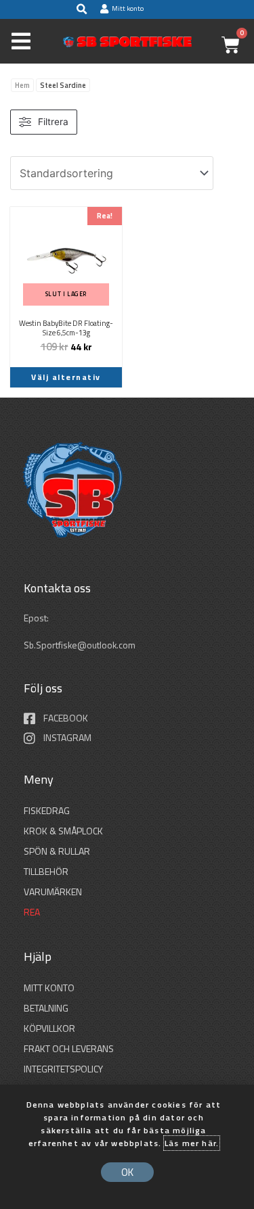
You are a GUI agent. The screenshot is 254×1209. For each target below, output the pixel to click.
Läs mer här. (192, 1143)
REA (32, 912)
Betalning (46, 1008)
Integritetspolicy (63, 1069)
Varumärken (53, 891)
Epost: (37, 618)
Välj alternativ (66, 377)
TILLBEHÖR (46, 871)
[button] (81, 9)
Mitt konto (49, 987)
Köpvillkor (49, 1028)
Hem (22, 85)
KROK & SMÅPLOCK (63, 831)
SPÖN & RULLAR (57, 851)
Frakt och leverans (69, 1048)
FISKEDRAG (47, 810)
